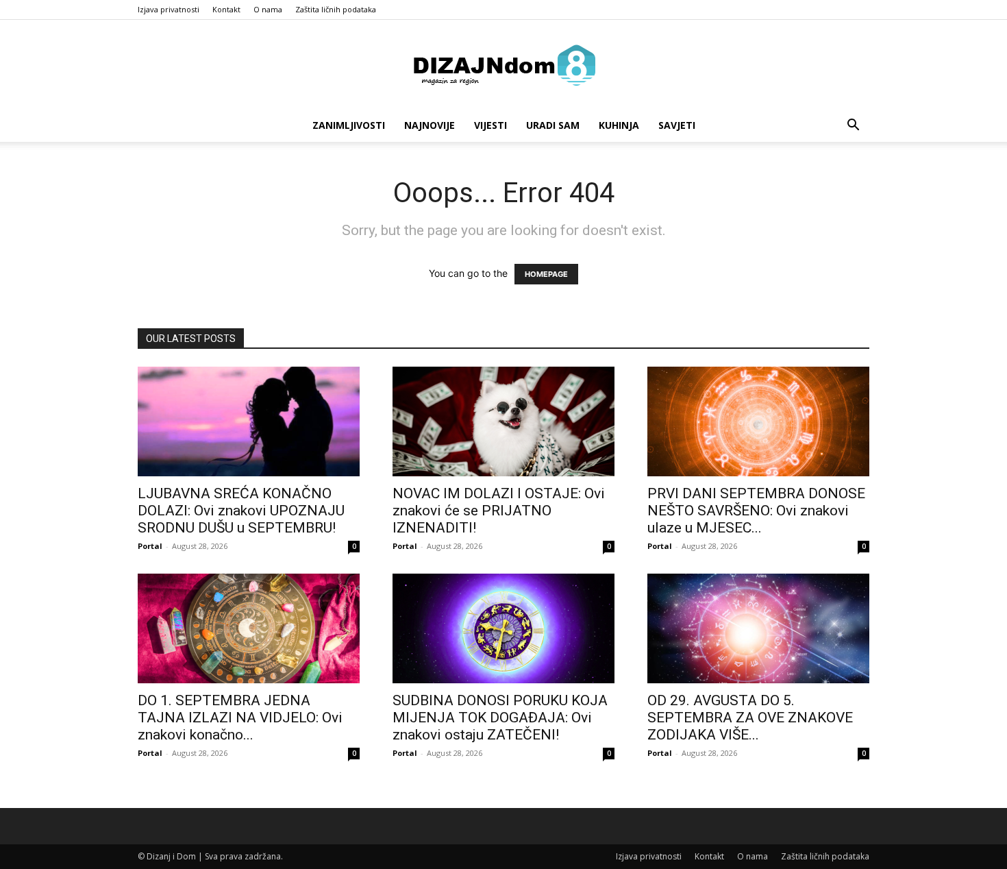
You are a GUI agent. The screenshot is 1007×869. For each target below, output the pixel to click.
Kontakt (226, 9)
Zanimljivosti (348, 125)
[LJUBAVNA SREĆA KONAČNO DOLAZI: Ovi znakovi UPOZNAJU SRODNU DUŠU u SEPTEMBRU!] (249, 421)
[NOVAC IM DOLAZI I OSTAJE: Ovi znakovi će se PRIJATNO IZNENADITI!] (503, 421)
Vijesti (490, 125)
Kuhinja (619, 125)
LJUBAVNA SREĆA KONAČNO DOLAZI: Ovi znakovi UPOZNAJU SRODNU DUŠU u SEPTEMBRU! (241, 510)
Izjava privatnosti (168, 9)
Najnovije (429, 125)
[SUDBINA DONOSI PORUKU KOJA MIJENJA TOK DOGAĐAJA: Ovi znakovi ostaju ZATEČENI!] (503, 628)
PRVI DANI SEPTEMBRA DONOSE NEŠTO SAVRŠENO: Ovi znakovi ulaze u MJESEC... (756, 510)
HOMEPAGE (546, 274)
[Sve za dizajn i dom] (503, 65)
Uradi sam (553, 125)
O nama (267, 9)
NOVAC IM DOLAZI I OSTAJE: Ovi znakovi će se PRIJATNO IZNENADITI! (499, 510)
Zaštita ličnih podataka (335, 9)
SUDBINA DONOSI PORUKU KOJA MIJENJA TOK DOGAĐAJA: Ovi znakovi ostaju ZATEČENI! (500, 717)
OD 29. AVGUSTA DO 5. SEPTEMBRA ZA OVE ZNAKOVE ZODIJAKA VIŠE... (750, 717)
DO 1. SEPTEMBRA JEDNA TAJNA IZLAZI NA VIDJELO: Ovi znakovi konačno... (240, 717)
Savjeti (676, 125)
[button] (852, 126)
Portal (150, 546)
